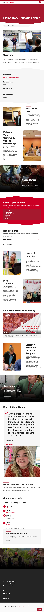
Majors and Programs (8, 590)
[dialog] (22, 607)
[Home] (4, 25)
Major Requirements (7, 239)
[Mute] (30, 332)
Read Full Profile (9, 444)
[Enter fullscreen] (39, 332)
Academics (9, 25)
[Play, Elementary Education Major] (5, 332)
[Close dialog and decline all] (43, 603)
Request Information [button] (35, 565)
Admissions (8, 507)
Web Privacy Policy (20, 606)
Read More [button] (7, 394)
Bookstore (5, 601)
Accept (39, 609)
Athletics (5, 598)
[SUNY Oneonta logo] (8, 2)
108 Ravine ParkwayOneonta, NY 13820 (11, 582)
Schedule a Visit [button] (22, 566)
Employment (6, 596)
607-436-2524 (9, 524)
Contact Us (6, 593)
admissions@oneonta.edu (11, 512)
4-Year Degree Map (7, 244)
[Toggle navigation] (40, 2)
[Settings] (37, 332)
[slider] (16, 332)
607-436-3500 (10, 585)
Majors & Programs (15, 25)
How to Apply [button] (9, 566)
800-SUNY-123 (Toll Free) (11, 525)
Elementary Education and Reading (11, 77)
